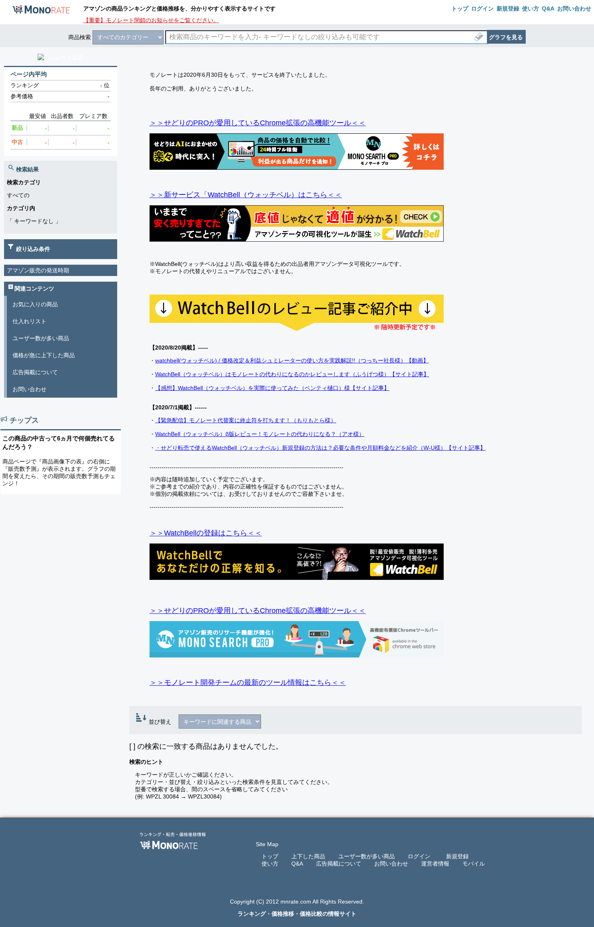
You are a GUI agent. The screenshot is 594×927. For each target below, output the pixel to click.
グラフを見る (506, 37)
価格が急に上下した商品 (44, 355)
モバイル (473, 863)
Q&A (297, 863)
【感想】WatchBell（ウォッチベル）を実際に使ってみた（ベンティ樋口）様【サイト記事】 (272, 388)
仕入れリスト (29, 321)
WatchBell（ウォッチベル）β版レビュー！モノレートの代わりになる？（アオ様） (259, 434)
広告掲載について (35, 372)
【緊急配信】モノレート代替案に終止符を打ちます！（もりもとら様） (245, 420)
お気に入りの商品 (35, 304)
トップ (269, 856)
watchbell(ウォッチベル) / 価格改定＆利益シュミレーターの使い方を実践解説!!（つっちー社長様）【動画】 (292, 360)
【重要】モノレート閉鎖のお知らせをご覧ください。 (151, 20)
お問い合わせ (29, 389)
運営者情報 (435, 863)
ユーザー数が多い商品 (41, 338)
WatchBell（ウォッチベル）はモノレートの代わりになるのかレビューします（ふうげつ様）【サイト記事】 (292, 374)
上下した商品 (308, 856)
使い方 (269, 863)
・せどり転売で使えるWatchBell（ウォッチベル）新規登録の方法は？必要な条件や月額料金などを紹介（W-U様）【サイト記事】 (320, 448)
